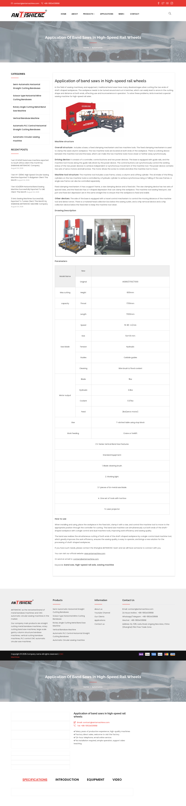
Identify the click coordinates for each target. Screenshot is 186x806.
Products (88, 14)
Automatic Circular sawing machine (26, 139)
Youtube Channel (102, 612)
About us (98, 609)
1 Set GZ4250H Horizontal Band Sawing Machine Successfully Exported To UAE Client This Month (28, 189)
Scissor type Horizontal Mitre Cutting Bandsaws (27, 97)
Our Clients (99, 616)
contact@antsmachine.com (26, 3)
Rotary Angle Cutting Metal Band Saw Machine (29, 109)
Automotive (97, 47)
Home (63, 14)
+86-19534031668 (51, 3)
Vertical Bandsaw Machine (26, 118)
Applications (106, 14)
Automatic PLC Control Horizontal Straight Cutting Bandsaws (29, 127)
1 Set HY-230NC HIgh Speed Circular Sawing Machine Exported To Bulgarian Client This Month (30, 177)
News (121, 14)
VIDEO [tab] (117, 780)
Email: (80, 722)
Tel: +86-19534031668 (87, 725)
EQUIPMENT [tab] (95, 780)
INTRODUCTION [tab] (67, 780)
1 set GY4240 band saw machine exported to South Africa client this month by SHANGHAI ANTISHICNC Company (29, 163)
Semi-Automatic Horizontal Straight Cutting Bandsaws (26, 86)
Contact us (100, 624)
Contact (134, 14)
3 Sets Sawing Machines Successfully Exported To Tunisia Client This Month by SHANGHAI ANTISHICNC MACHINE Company (29, 201)
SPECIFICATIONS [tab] (35, 780)
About (74, 14)
